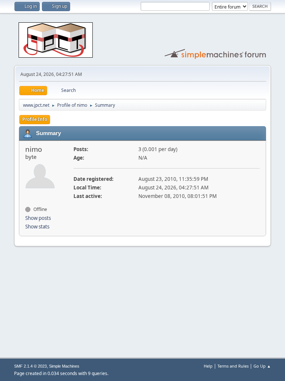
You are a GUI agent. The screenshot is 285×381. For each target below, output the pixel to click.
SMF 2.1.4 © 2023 (30, 366)
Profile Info (34, 119)
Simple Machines (64, 366)
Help (208, 366)
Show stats (37, 226)
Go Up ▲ (262, 366)
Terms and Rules (233, 366)
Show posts (38, 218)
